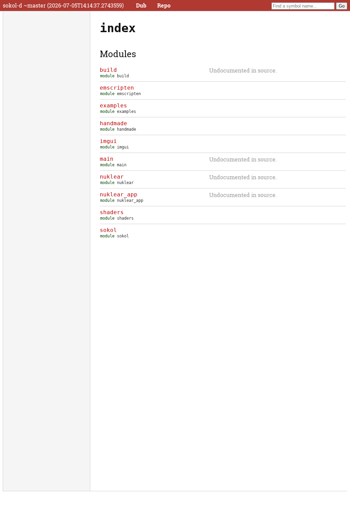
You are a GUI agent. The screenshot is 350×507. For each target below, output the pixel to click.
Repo (164, 5)
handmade (113, 123)
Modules (118, 54)
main (106, 159)
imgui (108, 141)
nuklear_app (118, 194)
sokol (108, 230)
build (108, 70)
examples (113, 105)
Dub (141, 5)
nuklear (112, 176)
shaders (112, 212)
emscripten (117, 87)
